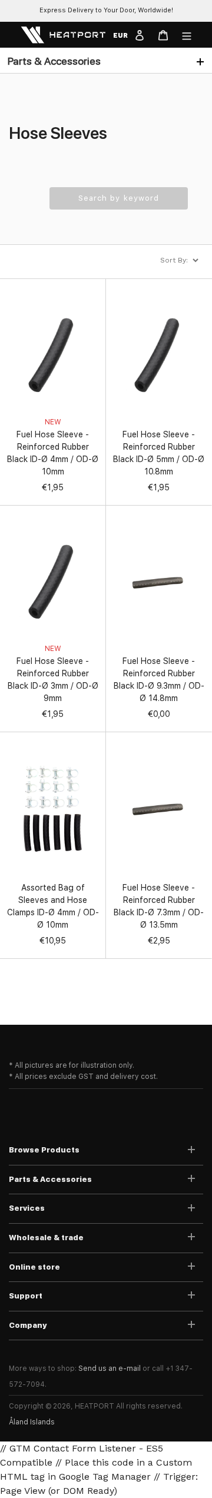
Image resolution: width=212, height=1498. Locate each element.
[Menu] (186, 35)
